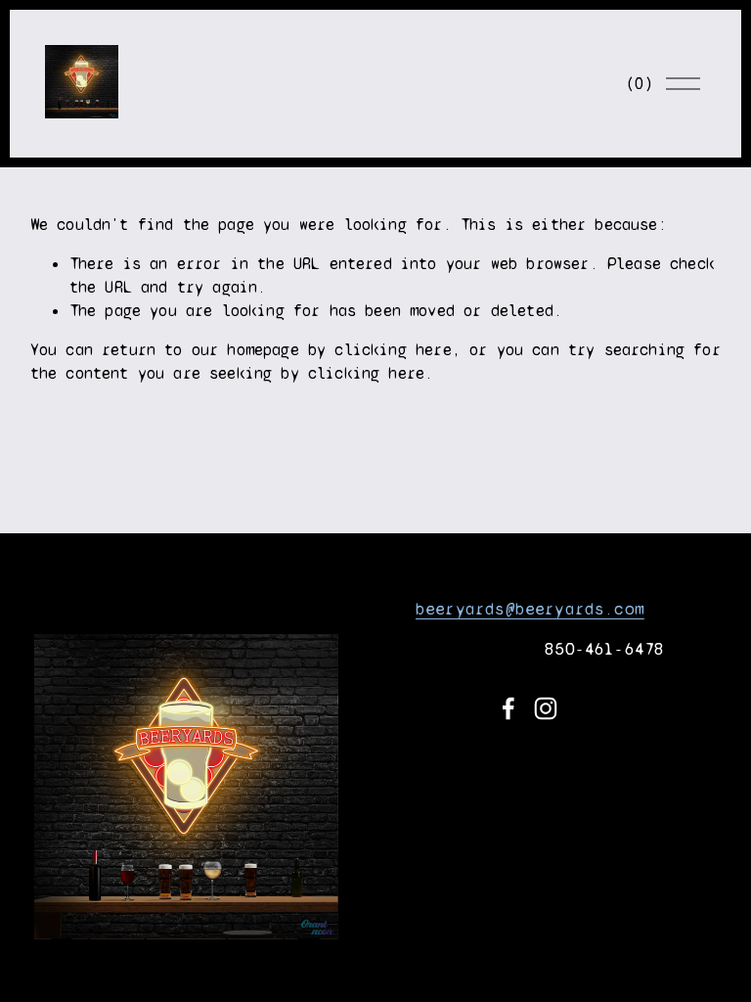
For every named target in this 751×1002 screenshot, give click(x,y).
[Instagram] (545, 708)
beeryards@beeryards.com (530, 608)
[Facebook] (508, 708)
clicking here (392, 350)
